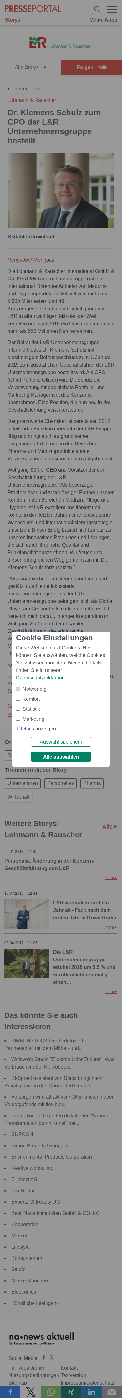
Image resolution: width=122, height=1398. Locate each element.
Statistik (31, 709)
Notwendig (35, 689)
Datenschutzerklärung (40, 677)
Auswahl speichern (61, 741)
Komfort (31, 699)
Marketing (33, 719)
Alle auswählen (61, 756)
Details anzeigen (37, 728)
